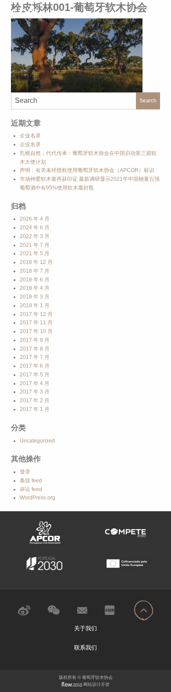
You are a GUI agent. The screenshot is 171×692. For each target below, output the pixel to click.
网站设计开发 (96, 684)
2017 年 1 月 (35, 409)
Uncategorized (37, 441)
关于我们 (85, 628)
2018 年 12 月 (36, 262)
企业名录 (30, 136)
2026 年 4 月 (35, 219)
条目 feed (31, 481)
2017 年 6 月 (35, 366)
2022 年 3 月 (35, 236)
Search (148, 101)
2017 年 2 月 (35, 400)
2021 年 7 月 (35, 245)
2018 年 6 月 (35, 280)
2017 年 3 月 (35, 392)
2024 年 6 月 (35, 228)
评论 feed (31, 489)
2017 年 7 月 (35, 357)
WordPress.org (37, 498)
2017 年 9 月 (35, 340)
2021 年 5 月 (35, 253)
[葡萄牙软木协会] (45, 11)
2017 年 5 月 (35, 375)
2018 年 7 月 (35, 271)
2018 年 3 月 (35, 297)
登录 (25, 472)
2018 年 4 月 (35, 288)
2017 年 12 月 (36, 314)
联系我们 (85, 647)
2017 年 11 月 (36, 323)
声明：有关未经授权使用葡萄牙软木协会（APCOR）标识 (87, 170)
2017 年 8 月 (35, 349)
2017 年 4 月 (35, 383)
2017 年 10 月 (36, 331)
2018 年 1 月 (35, 305)
